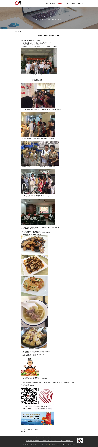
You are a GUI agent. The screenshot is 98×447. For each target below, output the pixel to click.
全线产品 (66, 3)
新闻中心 (24, 31)
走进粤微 (53, 3)
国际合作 (79, 3)
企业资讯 (60, 3)
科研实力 (73, 3)
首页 (47, 3)
